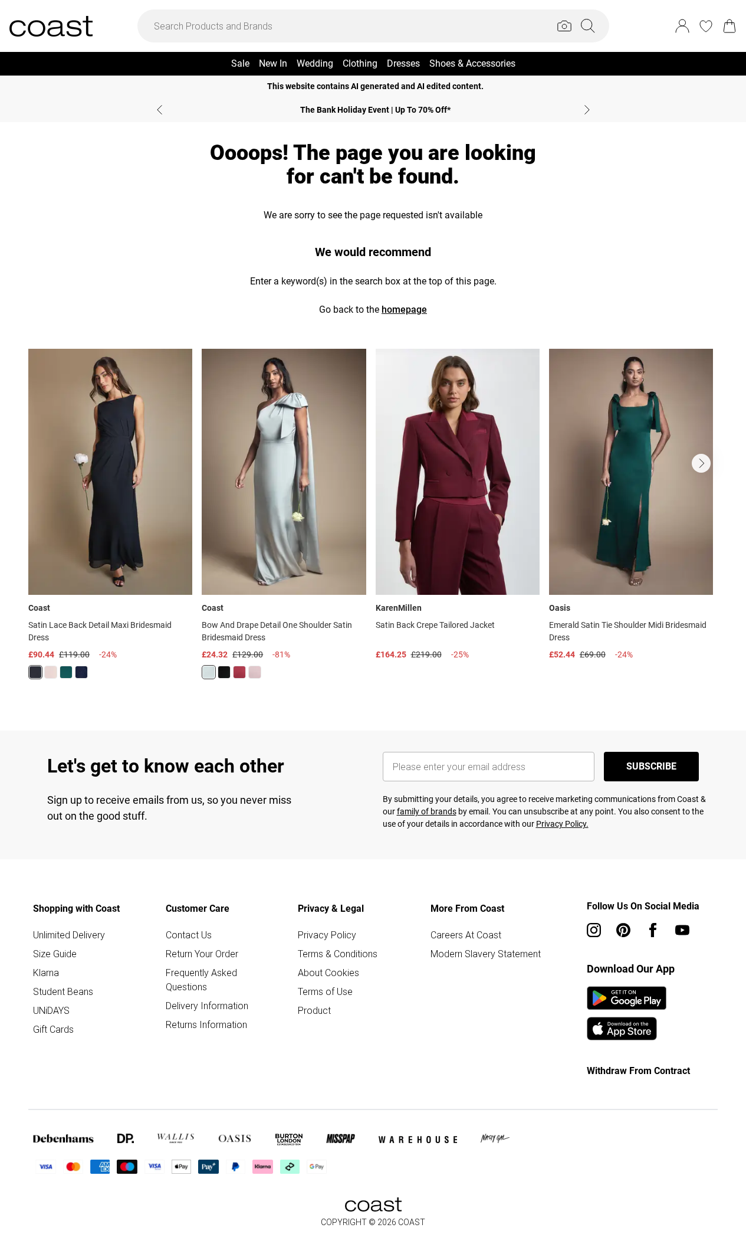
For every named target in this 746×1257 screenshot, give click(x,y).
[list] (373, 521)
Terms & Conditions (337, 954)
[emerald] (66, 672)
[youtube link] (682, 930)
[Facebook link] (653, 930)
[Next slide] (587, 109)
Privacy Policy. (562, 824)
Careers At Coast (465, 935)
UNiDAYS (51, 1010)
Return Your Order (202, 954)
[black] (35, 672)
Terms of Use (325, 991)
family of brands (426, 811)
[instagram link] (594, 930)
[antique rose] (254, 672)
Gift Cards (53, 1029)
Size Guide (55, 954)
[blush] (50, 672)
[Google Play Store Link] (626, 998)
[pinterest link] (623, 930)
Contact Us (189, 935)
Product (314, 1010)
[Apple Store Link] (626, 1028)
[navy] (81, 672)
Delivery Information (207, 1006)
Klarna (46, 972)
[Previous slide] (159, 109)
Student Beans (63, 991)
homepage (404, 309)
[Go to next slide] (701, 463)
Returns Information (206, 1024)
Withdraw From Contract (638, 1070)
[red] (239, 672)
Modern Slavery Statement (485, 954)
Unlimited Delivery (69, 935)
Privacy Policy (327, 935)
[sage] (208, 672)
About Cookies (328, 972)
